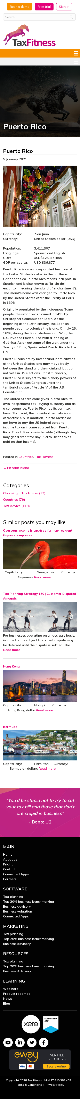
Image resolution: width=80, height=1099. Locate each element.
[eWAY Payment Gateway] (40, 1059)
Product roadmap (17, 994)
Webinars (10, 989)
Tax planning (13, 897)
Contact (9, 869)
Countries (25, 457)
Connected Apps (16, 874)
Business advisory (17, 906)
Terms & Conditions (29, 1085)
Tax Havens (44, 457)
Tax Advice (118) (16, 506)
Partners (9, 879)
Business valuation (17, 911)
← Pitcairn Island (16, 468)
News (7, 999)
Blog (6, 1003)
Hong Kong (11, 666)
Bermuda (10, 727)
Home (7, 854)
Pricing (8, 864)
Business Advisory (17, 971)
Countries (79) (14, 499)
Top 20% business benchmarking (28, 902)
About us (10, 859)
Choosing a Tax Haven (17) (24, 493)
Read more (42, 577)
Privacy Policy (55, 1085)
